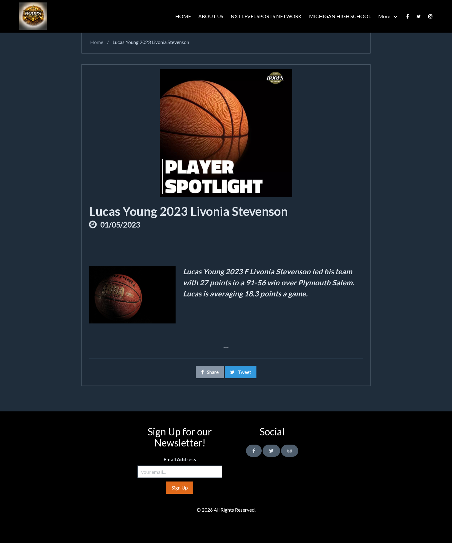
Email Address (180, 459)
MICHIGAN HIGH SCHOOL (340, 16)
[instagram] (430, 16)
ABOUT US (210, 16)
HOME (183, 16)
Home (96, 42)
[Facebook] (407, 16)
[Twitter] (419, 16)
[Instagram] (289, 451)
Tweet (244, 372)
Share (213, 372)
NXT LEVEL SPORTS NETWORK (266, 16)
